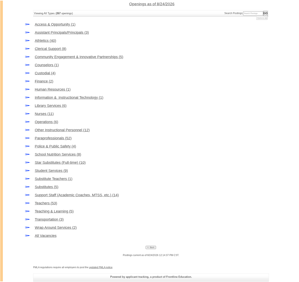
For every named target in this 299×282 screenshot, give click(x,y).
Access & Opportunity (55, 24)
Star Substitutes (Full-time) (60, 163)
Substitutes (46, 187)
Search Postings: (233, 13)
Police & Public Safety (55, 146)
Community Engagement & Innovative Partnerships (79, 57)
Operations (46, 122)
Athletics (45, 41)
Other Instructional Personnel (62, 130)
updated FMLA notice (100, 267)
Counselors (47, 65)
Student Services (51, 171)
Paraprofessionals (53, 138)
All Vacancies (46, 236)
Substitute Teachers (53, 179)
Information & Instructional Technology (69, 97)
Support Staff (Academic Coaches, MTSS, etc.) (77, 195)
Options (260, 18)
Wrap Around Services (56, 228)
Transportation (49, 219)
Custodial (45, 73)
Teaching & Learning (54, 211)
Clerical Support (50, 49)
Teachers (46, 203)
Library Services (51, 106)
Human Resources (53, 89)
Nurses (44, 114)
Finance (44, 81)
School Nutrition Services (58, 154)
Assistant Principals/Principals (62, 32)
